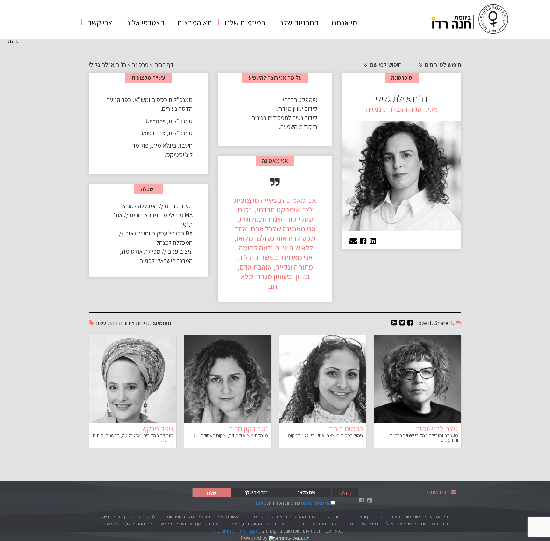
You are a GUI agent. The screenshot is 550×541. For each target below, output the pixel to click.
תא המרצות (194, 22)
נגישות (13, 41)
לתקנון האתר (249, 531)
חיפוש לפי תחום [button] (442, 64)
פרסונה (140, 64)
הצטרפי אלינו (145, 22)
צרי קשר (100, 22)
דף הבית (163, 64)
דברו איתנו (438, 491)
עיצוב (100, 323)
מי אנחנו (344, 22)
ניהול (112, 323)
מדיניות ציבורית (135, 323)
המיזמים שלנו (245, 22)
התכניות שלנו (298, 22)
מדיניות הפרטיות (283, 503)
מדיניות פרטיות (221, 531)
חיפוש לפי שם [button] (385, 64)
